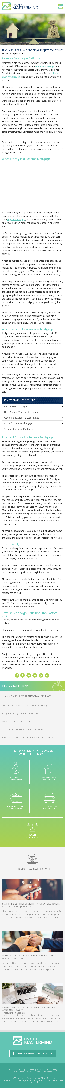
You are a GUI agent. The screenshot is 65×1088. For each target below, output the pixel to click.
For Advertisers (43, 1069)
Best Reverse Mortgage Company (21, 412)
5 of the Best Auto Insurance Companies (22, 729)
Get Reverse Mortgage (15, 406)
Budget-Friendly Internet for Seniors (20, 713)
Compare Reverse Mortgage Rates (21, 417)
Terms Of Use (26, 1071)
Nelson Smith (8, 53)
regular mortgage (16, 219)
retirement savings (44, 66)
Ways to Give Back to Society (16, 721)
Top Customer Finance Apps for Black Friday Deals (27, 705)
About (21, 1069)
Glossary (37, 1071)
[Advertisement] (32, 186)
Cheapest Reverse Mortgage (18, 428)
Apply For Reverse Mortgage (18, 423)
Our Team (12, 1069)
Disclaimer (47, 1071)
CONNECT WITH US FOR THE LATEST (33, 1054)
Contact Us (30, 1069)
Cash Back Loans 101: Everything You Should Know (27, 737)
